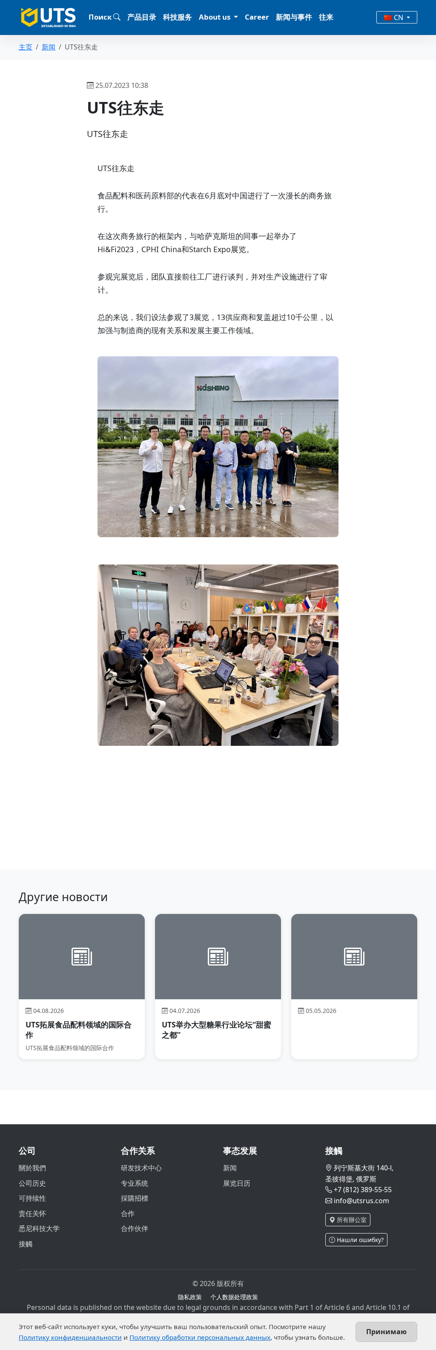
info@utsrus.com (361, 1200)
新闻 (48, 47)
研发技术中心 (141, 1168)
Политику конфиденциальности (70, 1337)
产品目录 (141, 17)
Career (257, 17)
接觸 (25, 1243)
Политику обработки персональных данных (199, 1337)
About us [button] (215, 17)
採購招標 (134, 1198)
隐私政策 (190, 1297)
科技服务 (177, 17)
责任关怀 (32, 1213)
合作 (128, 1213)
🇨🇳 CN (394, 17)
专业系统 (134, 1183)
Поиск (101, 17)
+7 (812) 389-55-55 (363, 1189)
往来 (326, 17)
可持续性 (32, 1198)
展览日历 (236, 1183)
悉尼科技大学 (39, 1228)
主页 (25, 47)
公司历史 (32, 1183)
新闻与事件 (294, 17)
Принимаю (386, 1331)
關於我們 (32, 1168)
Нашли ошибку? (359, 1240)
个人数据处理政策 (234, 1297)
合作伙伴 (134, 1228)
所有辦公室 (351, 1220)
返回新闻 (113, 841)
